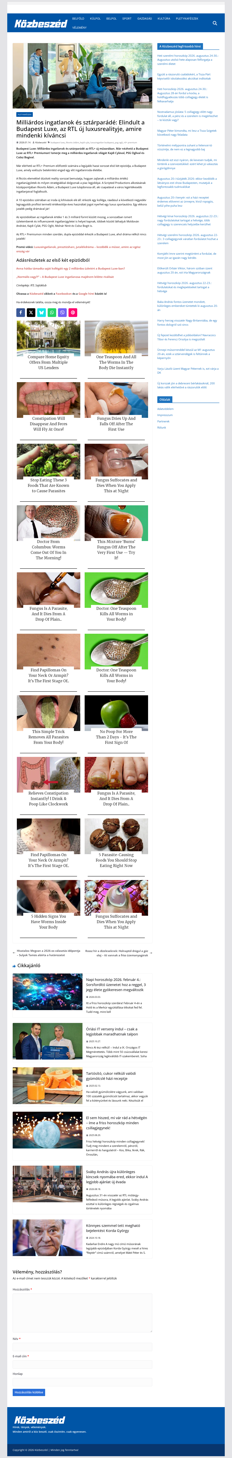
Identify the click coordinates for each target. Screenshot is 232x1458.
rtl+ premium (130, 142)
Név (17, 1339)
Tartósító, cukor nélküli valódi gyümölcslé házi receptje (111, 1076)
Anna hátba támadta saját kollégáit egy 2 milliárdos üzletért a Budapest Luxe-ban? (70, 268)
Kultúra (164, 18)
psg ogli (119, 142)
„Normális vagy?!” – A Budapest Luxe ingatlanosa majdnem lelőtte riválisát (65, 277)
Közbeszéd (40, 142)
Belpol (111, 18)
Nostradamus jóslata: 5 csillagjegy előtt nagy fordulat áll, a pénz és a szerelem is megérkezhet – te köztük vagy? (187, 116)
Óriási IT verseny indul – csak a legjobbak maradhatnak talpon (112, 1032)
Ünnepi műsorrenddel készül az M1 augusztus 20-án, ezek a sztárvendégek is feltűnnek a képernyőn (186, 354)
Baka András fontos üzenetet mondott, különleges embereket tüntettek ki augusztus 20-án (187, 306)
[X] (31, 312)
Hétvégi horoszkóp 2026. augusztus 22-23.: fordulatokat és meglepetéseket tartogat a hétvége (184, 287)
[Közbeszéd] (41, 23)
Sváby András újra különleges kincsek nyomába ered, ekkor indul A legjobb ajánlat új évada (117, 1176)
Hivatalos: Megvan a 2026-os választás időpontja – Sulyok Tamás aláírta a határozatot (48, 953)
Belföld (78, 18)
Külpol (95, 18)
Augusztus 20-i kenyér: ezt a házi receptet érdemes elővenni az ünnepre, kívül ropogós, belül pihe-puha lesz (185, 201)
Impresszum (165, 415)
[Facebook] (20, 312)
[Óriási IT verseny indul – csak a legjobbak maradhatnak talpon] (47, 1025)
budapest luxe (58, 142)
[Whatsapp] (52, 312)
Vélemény (79, 27)
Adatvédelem (165, 409)
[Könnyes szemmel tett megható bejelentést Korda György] (47, 1221)
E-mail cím (21, 1356)
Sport (127, 18)
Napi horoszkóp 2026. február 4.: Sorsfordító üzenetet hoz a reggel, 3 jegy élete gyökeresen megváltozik (116, 984)
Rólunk (161, 427)
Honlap (18, 1374)
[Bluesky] (41, 312)
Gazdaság (144, 18)
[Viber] (62, 312)
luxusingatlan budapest (102, 142)
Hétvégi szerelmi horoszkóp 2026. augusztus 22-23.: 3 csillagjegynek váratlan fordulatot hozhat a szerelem (187, 239)
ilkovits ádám (72, 142)
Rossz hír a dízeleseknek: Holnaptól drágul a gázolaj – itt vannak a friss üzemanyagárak (116, 953)
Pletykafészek (187, 18)
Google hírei (86, 293)
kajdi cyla (84, 142)
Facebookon (64, 293)
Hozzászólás (22, 1289)
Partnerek (163, 421)
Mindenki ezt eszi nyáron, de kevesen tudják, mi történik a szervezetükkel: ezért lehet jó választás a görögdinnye (187, 164)
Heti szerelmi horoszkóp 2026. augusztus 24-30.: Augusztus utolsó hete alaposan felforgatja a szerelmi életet (187, 60)
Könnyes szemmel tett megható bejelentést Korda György (113, 1228)
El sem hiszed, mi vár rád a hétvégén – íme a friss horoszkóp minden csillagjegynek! (116, 1122)
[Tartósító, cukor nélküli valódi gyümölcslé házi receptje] (47, 1069)
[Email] (73, 312)
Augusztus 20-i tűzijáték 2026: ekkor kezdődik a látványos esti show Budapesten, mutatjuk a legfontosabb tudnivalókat (187, 183)
